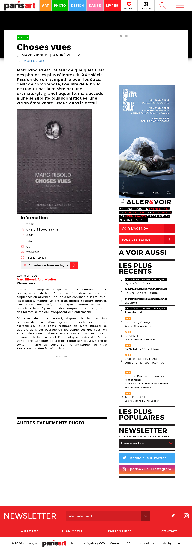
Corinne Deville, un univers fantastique (144, 378)
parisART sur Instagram (150, 469)
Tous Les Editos (147, 239)
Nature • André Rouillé (141, 293)
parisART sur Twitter (144, 458)
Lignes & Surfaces (137, 283)
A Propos (29, 531)
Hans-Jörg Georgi (137, 322)
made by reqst (169, 543)
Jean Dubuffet (135, 397)
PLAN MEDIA (72, 531)
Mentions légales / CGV (88, 543)
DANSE (95, 5)
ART (45, 5)
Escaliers (131, 302)
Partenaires (120, 531)
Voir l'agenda (147, 228)
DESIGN (77, 5)
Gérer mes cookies (140, 543)
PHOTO (60, 5)
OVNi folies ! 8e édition (141, 349)
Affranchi (131, 335)
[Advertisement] (62, 385)
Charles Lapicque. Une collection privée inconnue (144, 360)
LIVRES (112, 5)
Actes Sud (34, 61)
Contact (169, 531)
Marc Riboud (34, 55)
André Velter (66, 55)
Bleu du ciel (133, 312)
